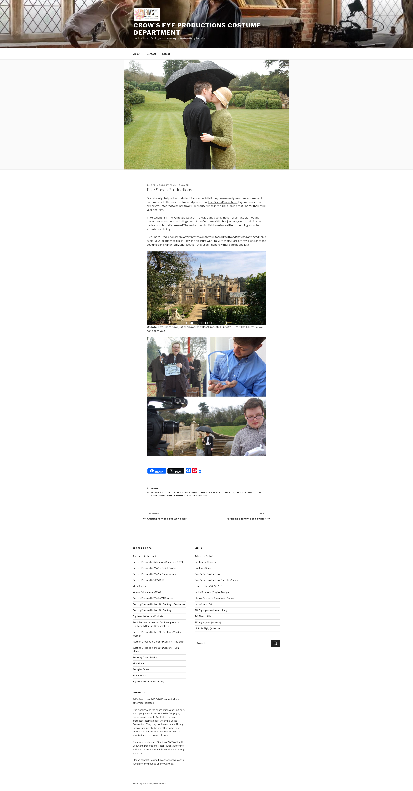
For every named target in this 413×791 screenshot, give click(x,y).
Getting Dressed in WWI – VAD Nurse (153, 598)
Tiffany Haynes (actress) (208, 622)
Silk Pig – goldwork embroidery (211, 610)
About (137, 53)
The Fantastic (197, 495)
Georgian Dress (141, 669)
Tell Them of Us (203, 616)
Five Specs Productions (222, 202)
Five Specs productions (191, 493)
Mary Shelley (139, 586)
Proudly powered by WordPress (149, 783)
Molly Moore (212, 225)
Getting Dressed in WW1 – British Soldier (154, 568)
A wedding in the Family (145, 556)
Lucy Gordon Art (203, 604)
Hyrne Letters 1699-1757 (208, 586)
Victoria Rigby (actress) (207, 628)
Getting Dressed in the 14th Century (152, 610)
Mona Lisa (138, 663)
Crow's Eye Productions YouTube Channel (217, 580)
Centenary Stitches (214, 221)
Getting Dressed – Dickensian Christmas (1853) (158, 562)
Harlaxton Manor (175, 244)
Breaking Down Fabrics (145, 657)
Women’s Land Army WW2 (147, 592)
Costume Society (204, 568)
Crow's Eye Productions (207, 574)
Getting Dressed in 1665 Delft (149, 580)
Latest (166, 53)
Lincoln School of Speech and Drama (214, 598)
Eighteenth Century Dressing (148, 681)
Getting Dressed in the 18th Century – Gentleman (159, 604)
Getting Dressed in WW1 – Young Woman (155, 574)
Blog (154, 488)
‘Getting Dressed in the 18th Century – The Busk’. (159, 641)
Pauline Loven (179, 185)
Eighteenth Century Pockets (148, 616)
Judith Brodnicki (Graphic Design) (212, 592)
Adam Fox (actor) (204, 556)
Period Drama (140, 675)
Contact (151, 53)
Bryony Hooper (162, 493)
